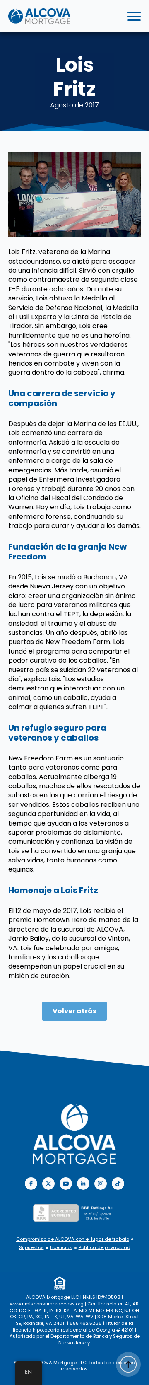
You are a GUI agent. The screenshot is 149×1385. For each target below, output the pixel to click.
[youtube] (66, 1183)
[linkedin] (83, 1183)
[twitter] (48, 1183)
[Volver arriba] (128, 1364)
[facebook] (31, 1183)
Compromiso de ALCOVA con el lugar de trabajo (72, 1239)
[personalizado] (118, 1183)
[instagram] (100, 1183)
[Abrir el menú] (134, 16)
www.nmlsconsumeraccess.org (47, 1303)
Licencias (61, 1248)
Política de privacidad (104, 1248)
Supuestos (31, 1248)
